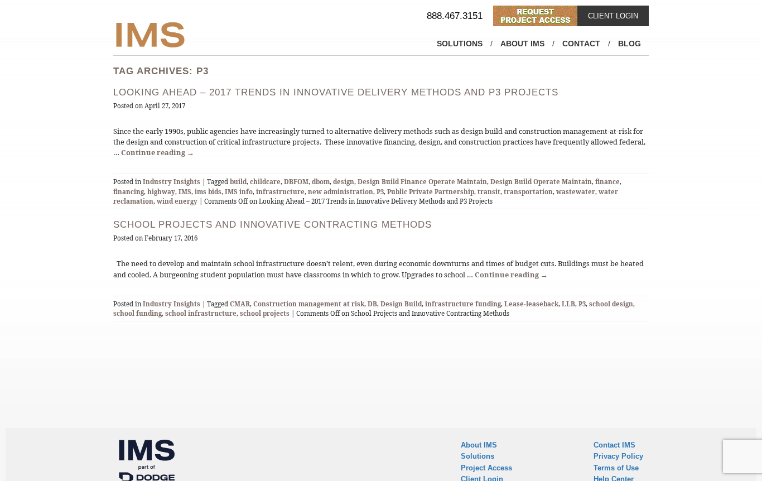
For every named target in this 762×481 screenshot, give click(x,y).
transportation (528, 191)
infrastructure (280, 191)
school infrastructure (201, 313)
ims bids (208, 191)
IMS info (239, 191)
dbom (321, 181)
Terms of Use (616, 468)
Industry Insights (171, 181)
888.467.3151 (455, 16)
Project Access (486, 468)
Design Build (401, 304)
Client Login (613, 16)
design (343, 181)
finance (607, 181)
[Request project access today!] (535, 16)
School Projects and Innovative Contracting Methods (272, 224)
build (238, 181)
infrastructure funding (463, 304)
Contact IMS (614, 445)
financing (128, 191)
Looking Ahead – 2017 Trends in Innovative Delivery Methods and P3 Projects (335, 92)
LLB (568, 304)
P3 (380, 191)
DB (372, 304)
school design (611, 304)
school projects (265, 313)
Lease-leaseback (531, 304)
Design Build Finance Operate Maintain (422, 181)
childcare (265, 181)
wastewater (575, 191)
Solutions (460, 43)
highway (161, 191)
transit (489, 191)
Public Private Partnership (430, 191)
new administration (340, 191)
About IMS (522, 43)
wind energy (177, 201)
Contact (581, 43)
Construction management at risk (308, 304)
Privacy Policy (618, 456)
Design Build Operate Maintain (541, 181)
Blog (629, 43)
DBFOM (296, 181)
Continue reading (157, 152)
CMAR (240, 304)
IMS (185, 191)
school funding (137, 313)
